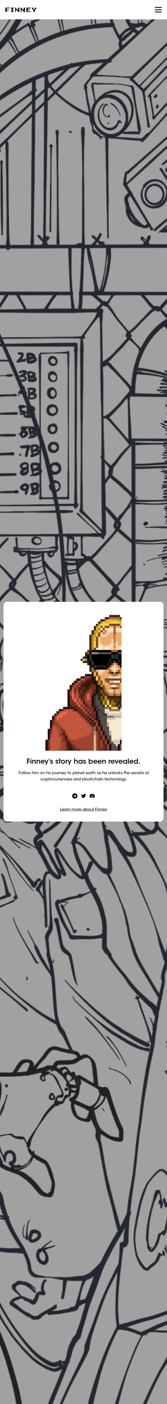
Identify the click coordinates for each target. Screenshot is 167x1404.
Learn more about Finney (83, 810)
